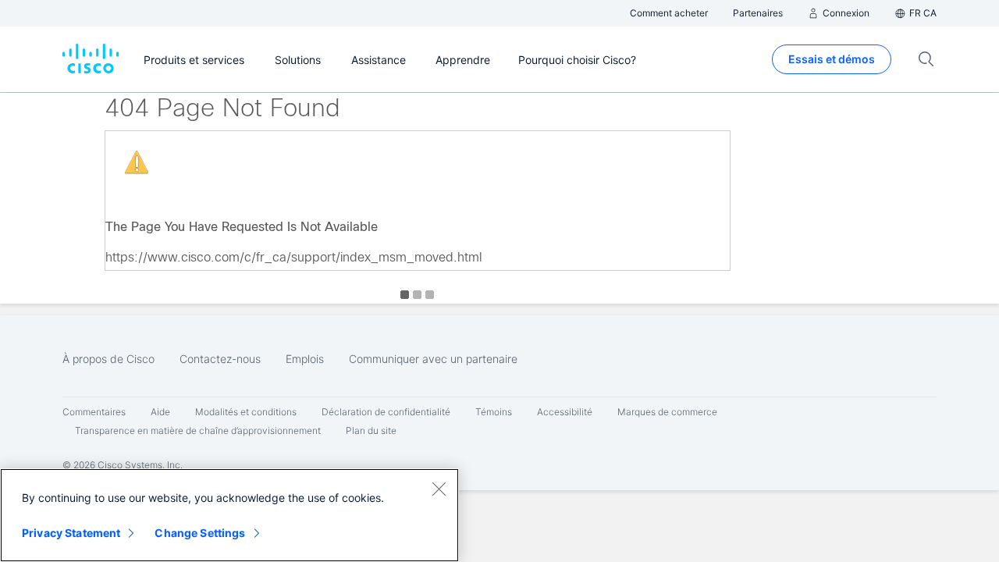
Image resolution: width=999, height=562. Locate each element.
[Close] (438, 488)
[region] (229, 515)
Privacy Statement (71, 532)
